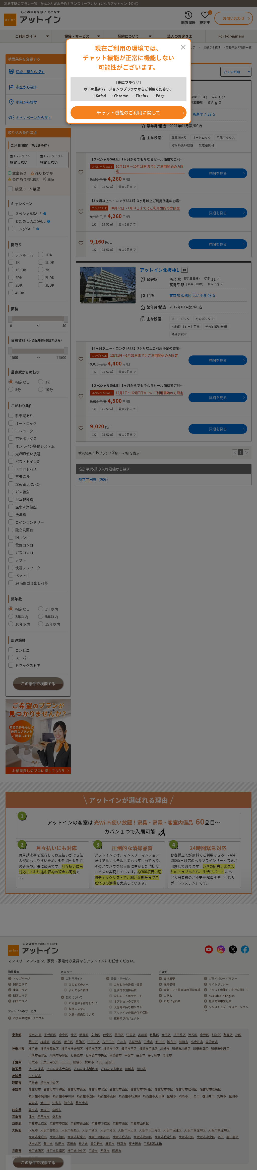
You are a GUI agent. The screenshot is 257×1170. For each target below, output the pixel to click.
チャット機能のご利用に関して (129, 112)
